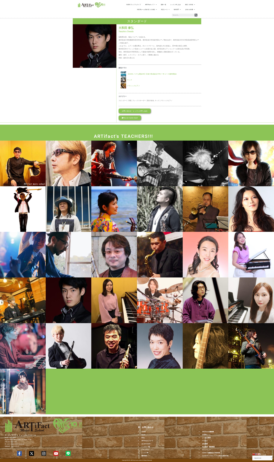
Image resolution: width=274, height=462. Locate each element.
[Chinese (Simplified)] (253, 454)
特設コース (164, 9)
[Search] (196, 15)
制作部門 (176, 9)
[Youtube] (56, 453)
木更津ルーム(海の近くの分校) (146, 9)
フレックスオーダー (139, 100)
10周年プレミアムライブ (133, 4)
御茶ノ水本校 (189, 4)
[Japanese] (259, 454)
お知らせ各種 (189, 9)
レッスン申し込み (175, 4)
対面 (129, 100)
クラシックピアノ (133, 86)
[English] (256, 454)
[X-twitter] (31, 453)
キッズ (129, 80)
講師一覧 (163, 4)
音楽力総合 (150, 100)
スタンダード (123, 100)
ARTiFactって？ (150, 4)
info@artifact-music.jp (17, 444)
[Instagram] (43, 453)
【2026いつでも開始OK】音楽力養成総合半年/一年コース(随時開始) (152, 74)
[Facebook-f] (19, 453)
